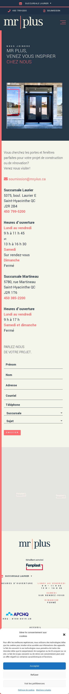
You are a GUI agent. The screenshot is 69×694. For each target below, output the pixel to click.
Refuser (34, 674)
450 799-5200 (14, 211)
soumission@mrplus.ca (27, 179)
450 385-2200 (14, 298)
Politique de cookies (26, 690)
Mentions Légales (43, 690)
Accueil (35, 627)
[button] (64, 634)
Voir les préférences (34, 683)
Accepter (34, 665)
